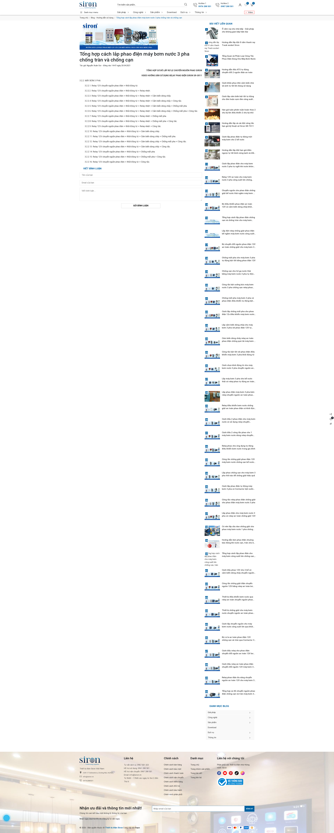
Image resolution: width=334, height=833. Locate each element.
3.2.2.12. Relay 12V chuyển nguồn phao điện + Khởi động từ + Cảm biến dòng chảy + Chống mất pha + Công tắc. (135, 141)
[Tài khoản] (240, 4)
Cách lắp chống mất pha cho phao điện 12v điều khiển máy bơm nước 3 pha (238, 314)
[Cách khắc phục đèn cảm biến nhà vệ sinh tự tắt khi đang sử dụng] (212, 87)
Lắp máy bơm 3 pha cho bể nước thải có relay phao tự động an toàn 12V (238, 381)
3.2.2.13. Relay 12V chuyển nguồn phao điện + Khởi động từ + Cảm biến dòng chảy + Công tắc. (127, 146)
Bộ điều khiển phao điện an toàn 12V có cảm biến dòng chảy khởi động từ (237, 207)
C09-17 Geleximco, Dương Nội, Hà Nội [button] (98, 773)
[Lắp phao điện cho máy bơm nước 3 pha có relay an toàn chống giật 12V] (212, 517)
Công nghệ (138, 12)
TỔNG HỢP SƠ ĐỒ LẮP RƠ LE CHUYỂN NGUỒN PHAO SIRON (174, 70)
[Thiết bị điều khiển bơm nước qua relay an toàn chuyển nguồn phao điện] (212, 601)
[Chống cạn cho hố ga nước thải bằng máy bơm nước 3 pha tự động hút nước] (212, 275)
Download (172, 12)
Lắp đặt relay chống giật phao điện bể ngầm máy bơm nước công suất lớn (238, 234)
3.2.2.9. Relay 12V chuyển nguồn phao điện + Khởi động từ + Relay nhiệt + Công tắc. (123, 126)
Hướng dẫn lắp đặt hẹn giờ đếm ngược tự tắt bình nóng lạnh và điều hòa (238, 153)
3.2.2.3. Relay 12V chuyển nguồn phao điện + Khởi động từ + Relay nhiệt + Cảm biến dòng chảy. (128, 96)
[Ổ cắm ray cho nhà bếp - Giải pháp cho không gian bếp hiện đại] (212, 33)
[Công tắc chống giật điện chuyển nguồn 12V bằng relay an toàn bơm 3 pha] (212, 587)
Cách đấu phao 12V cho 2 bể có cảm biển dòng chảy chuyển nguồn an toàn (238, 573)
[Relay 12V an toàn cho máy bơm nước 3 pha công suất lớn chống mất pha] (212, 181)
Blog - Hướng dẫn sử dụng (102, 18)
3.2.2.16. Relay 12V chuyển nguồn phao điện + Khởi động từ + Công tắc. (117, 162)
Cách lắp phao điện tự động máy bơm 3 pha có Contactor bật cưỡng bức (238, 489)
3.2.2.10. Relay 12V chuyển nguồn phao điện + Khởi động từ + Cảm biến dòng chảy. (122, 131)
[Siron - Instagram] (242, 773)
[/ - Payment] (229, 827)
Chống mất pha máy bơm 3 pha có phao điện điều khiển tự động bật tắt (238, 301)
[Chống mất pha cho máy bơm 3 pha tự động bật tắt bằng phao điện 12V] (212, 262)
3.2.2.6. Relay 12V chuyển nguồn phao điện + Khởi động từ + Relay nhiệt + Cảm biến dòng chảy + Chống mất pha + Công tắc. (141, 111)
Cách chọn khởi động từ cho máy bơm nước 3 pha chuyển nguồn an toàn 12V (238, 368)
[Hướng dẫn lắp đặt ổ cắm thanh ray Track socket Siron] (212, 47)
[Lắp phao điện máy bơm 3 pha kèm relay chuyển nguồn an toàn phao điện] (212, 396)
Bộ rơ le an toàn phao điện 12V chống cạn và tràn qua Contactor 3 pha (238, 640)
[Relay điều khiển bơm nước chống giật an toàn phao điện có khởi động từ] (212, 410)
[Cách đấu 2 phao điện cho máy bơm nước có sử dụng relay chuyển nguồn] (212, 423)
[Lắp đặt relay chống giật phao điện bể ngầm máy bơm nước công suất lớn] (212, 235)
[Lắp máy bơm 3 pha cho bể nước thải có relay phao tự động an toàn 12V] (212, 383)
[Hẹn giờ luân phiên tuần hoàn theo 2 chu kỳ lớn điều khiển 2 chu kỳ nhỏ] (212, 114)
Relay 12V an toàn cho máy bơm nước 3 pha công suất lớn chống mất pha (237, 180)
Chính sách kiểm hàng (173, 782)
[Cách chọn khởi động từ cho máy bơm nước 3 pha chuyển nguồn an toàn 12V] (212, 369)
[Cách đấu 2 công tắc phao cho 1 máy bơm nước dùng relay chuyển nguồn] (212, 436)
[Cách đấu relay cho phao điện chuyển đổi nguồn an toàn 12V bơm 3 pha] (212, 655)
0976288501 (88, 781)
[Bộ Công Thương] (235, 782)
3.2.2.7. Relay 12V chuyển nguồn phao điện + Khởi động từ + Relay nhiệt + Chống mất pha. (125, 116)
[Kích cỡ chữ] (330, 423)
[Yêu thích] (246, 5)
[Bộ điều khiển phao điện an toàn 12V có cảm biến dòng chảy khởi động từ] (212, 208)
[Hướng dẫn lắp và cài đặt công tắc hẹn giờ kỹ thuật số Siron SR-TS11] (212, 127)
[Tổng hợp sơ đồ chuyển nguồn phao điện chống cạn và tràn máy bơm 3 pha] (212, 695)
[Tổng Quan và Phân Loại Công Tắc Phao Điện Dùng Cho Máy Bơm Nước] (212, 60)
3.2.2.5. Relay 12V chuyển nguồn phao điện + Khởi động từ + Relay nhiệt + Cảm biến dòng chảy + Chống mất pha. (136, 106)
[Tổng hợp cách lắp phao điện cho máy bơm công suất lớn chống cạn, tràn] (212, 559)
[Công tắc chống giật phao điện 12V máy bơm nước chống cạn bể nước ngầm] (212, 463)
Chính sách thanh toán (173, 773)
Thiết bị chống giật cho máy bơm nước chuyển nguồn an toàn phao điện (237, 613)
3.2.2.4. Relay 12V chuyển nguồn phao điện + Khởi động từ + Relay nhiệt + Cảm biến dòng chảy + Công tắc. (133, 101)
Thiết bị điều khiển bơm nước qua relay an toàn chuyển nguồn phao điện (237, 600)
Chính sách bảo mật (172, 769)
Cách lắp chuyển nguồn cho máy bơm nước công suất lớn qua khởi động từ (237, 627)
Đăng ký (249, 809)
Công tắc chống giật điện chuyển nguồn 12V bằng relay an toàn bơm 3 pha (238, 586)
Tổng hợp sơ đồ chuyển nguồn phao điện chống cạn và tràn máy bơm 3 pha (238, 694)
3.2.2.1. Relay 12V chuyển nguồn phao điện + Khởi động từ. (111, 85)
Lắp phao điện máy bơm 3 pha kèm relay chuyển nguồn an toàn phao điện (238, 395)
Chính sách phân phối (173, 794)
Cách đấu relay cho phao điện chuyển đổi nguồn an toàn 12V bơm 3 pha (238, 653)
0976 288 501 (204, 6)
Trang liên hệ (196, 777)
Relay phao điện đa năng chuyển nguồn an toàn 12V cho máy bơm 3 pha (238, 680)
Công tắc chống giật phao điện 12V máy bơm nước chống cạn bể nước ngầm (238, 462)
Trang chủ (84, 18)
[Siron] (97, 4)
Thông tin (199, 12)
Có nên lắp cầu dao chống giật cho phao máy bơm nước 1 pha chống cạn (238, 529)
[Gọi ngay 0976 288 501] (195, 5)
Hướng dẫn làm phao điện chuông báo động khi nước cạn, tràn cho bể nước (238, 543)
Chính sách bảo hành (173, 790)
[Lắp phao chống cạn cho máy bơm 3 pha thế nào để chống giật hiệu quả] (212, 477)
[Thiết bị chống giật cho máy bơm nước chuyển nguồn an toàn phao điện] (212, 614)
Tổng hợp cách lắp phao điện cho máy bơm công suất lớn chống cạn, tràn (238, 556)
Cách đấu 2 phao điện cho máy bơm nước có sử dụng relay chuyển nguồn (238, 422)
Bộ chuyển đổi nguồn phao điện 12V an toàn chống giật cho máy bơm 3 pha (238, 247)
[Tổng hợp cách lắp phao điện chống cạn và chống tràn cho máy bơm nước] (212, 221)
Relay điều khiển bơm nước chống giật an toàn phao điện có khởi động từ (239, 408)
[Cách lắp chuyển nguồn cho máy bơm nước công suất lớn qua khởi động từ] (212, 628)
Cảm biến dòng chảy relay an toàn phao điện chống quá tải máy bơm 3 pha (238, 341)
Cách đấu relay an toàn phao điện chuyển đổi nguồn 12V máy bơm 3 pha (238, 667)
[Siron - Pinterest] (231, 773)
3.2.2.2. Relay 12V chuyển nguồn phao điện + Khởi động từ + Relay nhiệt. (117, 90)
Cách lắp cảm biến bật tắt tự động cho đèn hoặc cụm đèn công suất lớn (238, 99)
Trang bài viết (196, 773)
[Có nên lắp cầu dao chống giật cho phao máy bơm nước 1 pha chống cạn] (212, 531)
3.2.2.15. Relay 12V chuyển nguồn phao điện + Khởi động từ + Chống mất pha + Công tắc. (125, 157)
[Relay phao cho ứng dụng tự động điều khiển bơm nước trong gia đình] (212, 450)
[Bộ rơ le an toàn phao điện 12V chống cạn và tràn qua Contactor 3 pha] (212, 641)
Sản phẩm (155, 12)
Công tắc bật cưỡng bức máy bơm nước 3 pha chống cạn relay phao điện (238, 287)
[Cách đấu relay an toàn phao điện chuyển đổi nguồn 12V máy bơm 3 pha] (212, 668)
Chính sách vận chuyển (174, 777)
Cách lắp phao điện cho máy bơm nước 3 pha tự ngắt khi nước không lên (238, 166)
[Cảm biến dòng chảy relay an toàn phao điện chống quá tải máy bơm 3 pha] (212, 342)
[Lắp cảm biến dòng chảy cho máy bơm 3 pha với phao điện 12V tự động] (212, 329)
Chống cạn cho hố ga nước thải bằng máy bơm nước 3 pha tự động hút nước (238, 274)
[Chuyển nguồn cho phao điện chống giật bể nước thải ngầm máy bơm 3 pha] (212, 194)
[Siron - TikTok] (237, 773)
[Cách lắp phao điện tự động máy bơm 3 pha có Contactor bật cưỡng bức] (212, 490)
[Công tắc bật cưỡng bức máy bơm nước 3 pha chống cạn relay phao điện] (212, 289)
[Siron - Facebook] (219, 773)
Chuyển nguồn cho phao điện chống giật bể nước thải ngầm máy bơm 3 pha (238, 193)
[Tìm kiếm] (185, 4)
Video (250, 12)
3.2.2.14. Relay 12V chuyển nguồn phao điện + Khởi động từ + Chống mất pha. (120, 151)
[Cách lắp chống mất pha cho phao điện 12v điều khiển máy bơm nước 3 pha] (212, 315)
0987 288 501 (227, 6)
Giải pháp (121, 12)
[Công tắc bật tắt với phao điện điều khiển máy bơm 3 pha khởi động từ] (212, 356)
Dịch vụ (184, 12)
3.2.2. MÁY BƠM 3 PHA (90, 80)
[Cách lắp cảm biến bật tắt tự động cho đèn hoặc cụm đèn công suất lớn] (212, 100)
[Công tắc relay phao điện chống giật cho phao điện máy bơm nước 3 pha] (212, 504)
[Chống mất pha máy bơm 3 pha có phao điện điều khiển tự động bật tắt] (212, 302)
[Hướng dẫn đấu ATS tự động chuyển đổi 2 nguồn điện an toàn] (212, 74)
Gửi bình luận (140, 205)
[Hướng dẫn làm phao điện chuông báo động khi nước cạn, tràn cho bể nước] (212, 544)
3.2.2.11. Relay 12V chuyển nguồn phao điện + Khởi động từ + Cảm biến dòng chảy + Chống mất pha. (130, 136)
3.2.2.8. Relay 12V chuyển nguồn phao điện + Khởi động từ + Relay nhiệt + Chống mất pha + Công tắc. (131, 121)
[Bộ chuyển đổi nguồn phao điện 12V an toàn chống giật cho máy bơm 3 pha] (212, 248)
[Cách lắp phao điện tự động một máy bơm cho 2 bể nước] (212, 141)
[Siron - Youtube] (225, 773)
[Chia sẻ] (330, 414)
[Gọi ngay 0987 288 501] (217, 5)
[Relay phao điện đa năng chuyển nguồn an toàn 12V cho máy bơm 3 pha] (212, 682)
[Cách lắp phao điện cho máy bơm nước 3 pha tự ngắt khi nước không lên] (212, 168)
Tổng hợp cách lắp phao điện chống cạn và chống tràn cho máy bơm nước (238, 220)
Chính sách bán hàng (173, 765)
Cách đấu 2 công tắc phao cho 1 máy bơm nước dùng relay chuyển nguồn (237, 435)
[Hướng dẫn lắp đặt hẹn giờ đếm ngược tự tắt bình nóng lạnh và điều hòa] (212, 154)
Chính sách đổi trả (172, 786)
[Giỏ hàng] (251, 5)
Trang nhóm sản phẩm (200, 769)
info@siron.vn (88, 777)
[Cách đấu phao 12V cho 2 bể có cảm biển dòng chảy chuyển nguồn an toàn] (212, 574)
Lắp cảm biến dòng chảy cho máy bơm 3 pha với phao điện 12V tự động (237, 328)
